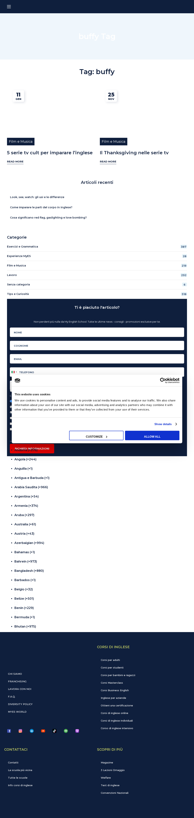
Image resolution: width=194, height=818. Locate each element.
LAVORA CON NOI (19, 688)
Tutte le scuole (17, 777)
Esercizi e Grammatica (96, 246)
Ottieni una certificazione (117, 705)
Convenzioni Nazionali (114, 792)
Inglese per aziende (113, 697)
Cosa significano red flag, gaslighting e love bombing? (48, 217)
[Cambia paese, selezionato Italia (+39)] (14, 372)
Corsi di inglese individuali (117, 720)
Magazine (107, 762)
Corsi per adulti (110, 659)
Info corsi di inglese (20, 785)
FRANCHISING (17, 681)
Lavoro (96, 275)
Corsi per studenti (112, 667)
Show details (163, 424)
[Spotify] (65, 731)
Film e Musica (21, 141)
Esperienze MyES (96, 256)
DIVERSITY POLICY (20, 704)
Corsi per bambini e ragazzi (118, 675)
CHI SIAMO (15, 673)
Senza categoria (96, 284)
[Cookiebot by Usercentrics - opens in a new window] (162, 380)
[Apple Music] (77, 731)
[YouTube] (43, 731)
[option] (99, 449)
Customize (94, 436)
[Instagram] (20, 731)
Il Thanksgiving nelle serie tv (134, 152)
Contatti (13, 762)
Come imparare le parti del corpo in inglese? (41, 207)
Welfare (106, 777)
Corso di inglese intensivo (117, 728)
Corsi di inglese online (114, 713)
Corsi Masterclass (112, 682)
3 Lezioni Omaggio (113, 770)
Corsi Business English (115, 690)
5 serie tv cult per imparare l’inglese (50, 152)
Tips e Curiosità (96, 294)
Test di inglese (110, 785)
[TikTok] (54, 731)
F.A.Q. (11, 696)
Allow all (152, 436)
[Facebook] (9, 731)
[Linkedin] (31, 731)
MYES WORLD (17, 711)
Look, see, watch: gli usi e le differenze (37, 197)
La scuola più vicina (20, 770)
